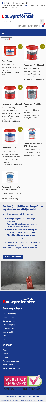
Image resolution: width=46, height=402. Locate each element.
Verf (4, 336)
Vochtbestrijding (9, 324)
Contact (5, 354)
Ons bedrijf (7, 357)
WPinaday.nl (39, 400)
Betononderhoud (9, 328)
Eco (4, 339)
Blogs (5, 350)
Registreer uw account (11, 361)
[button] (3, 33)
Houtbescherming (9, 313)
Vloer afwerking (8, 332)
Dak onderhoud (8, 317)
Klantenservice (8, 365)
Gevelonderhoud (9, 321)
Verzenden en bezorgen (11, 368)
